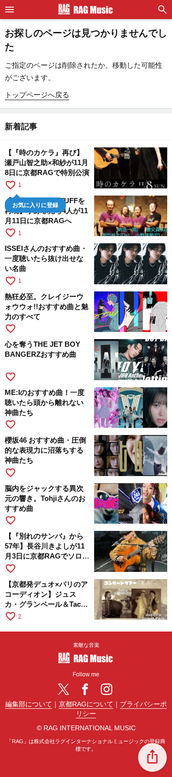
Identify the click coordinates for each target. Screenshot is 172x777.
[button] (152, 757)
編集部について (28, 704)
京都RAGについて (86, 704)
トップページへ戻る (37, 95)
